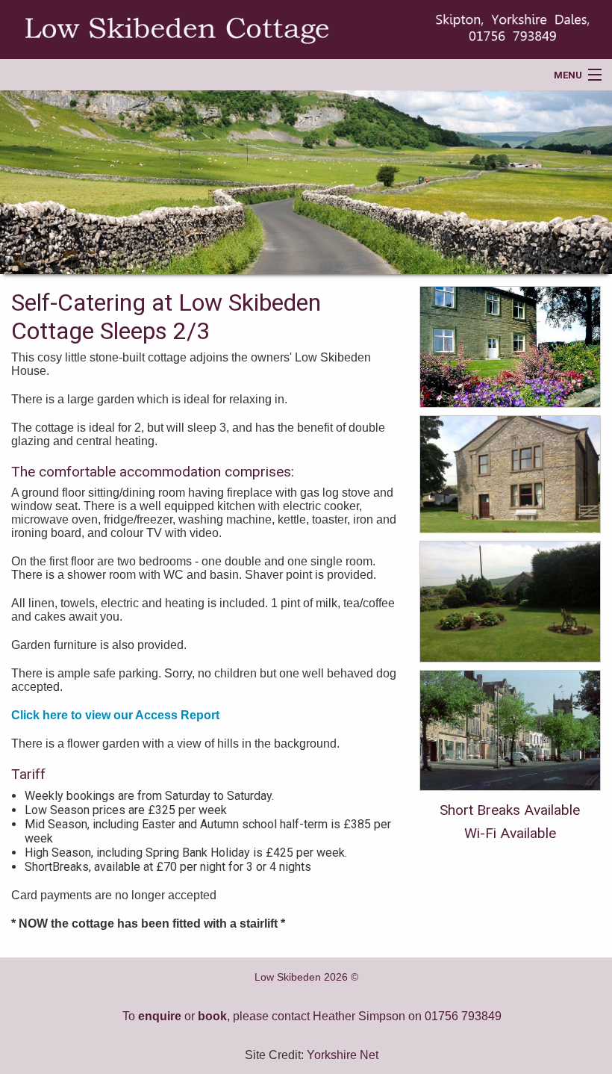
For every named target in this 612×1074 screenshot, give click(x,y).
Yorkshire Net (342, 1055)
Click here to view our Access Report (115, 715)
